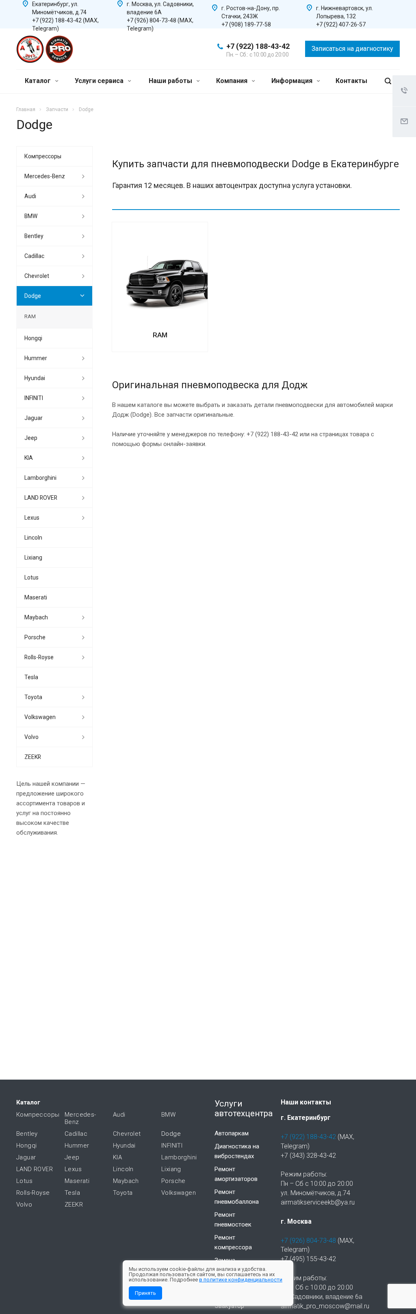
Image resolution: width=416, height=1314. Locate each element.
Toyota (33, 697)
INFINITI (33, 398)
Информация (292, 81)
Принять (145, 1293)
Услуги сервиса (100, 81)
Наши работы (171, 81)
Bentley (33, 236)
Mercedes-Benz (44, 176)
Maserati (35, 597)
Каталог (38, 81)
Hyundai (34, 378)
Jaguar (33, 418)
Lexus (31, 517)
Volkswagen (40, 717)
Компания (232, 81)
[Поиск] (388, 81)
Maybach (36, 617)
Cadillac (34, 256)
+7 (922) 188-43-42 (258, 46)
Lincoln (33, 537)
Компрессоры (42, 156)
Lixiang (33, 557)
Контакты (351, 81)
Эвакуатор (229, 1306)
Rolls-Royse (39, 657)
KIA (28, 458)
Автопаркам (231, 1133)
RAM (160, 335)
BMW (30, 216)
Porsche (35, 637)
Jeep (30, 438)
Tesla (31, 677)
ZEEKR (32, 757)
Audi (30, 196)
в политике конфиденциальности (240, 1280)
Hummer (35, 358)
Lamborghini (40, 477)
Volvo (31, 737)
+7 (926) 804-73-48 (308, 1240)
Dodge (32, 296)
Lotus (31, 577)
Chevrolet (36, 276)
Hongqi (33, 338)
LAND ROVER (40, 497)
